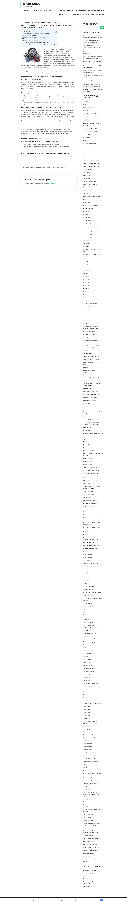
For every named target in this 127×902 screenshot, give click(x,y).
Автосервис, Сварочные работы (92, 306)
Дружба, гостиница (88, 458)
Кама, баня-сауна (88, 491)
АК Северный (86, 324)
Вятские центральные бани (90, 409)
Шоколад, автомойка (88, 853)
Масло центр (86, 560)
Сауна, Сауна (86, 707)
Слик (84, 755)
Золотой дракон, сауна (89, 478)
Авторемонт (86, 271)
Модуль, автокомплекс (89, 587)
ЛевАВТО (85, 532)
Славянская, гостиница (89, 752)
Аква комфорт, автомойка (90, 334)
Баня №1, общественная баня (91, 359)
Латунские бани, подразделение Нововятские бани (91, 528)
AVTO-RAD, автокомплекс (90, 113)
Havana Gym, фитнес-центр (91, 161)
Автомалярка (86, 241)
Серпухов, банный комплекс (90, 735)
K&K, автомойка (87, 169)
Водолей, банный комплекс (90, 397)
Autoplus (85, 110)
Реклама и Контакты (88, 671)
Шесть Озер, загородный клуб (91, 847)
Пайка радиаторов (88, 622)
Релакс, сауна (86, 674)
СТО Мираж (86, 770)
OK (102, 900)
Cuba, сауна (86, 134)
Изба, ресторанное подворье (91, 481)
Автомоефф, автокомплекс (90, 259)
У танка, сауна (87, 817)
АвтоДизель (86, 214)
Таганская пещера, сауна (90, 784)
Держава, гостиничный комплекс (92, 439)
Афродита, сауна (87, 351)
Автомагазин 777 (87, 235)
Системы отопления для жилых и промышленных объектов (92, 41)
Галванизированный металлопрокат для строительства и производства (93, 37)
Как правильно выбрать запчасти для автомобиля (36, 33)
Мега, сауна (86, 569)
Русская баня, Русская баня (90, 683)
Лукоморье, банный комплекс (91, 545)
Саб (84, 698)
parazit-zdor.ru (31, 4)
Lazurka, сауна (87, 175)
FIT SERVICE (86, 146)
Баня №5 (85, 367)
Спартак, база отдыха (89, 758)
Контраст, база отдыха (89, 506)
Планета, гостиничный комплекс (91, 639)
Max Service (86, 178)
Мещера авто (86, 578)
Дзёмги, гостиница (88, 442)
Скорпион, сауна (87, 749)
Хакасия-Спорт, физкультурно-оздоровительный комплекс (91, 831)
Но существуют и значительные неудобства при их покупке (41, 44)
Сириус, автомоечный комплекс (91, 738)
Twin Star (85, 194)
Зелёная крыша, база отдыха (91, 470)
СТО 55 (85, 767)
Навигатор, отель (87, 603)
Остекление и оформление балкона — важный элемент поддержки (92, 85)
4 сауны (85, 104)
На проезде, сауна (88, 595)
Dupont (85, 140)
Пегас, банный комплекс (89, 633)
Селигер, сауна (87, 729)
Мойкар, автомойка (88, 589)
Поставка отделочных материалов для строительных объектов (92, 57)
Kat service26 (87, 172)
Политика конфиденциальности (91, 642)
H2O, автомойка (87, 155)
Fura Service (86, 149)
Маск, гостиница (87, 554)
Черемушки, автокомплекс (90, 844)
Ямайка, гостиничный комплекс (91, 859)
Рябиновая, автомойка (89, 695)
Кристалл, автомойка (88, 509)
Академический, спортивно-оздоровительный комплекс (90, 327)
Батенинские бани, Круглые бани (92, 378)
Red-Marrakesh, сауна (89, 181)
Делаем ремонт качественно (63, 11)
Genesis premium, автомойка (91, 152)
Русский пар (86, 692)
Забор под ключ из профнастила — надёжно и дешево (92, 71)
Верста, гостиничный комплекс (91, 391)
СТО (84, 764)
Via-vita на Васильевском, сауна (92, 197)
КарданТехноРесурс (88, 494)
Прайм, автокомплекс (89, 648)
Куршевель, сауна (88, 512)
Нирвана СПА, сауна (88, 609)
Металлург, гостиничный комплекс (92, 575)
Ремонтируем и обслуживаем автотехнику (90, 11)
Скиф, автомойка (87, 741)
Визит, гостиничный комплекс (91, 394)
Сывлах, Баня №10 (88, 778)
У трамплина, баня (88, 820)
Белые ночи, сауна (88, 381)
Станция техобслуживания (90, 761)
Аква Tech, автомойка (89, 331)
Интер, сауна (86, 484)
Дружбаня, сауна (87, 461)
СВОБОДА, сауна (87, 726)
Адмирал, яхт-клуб (88, 318)
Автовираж (86, 211)
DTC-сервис (86, 137)
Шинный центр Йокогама (90, 850)
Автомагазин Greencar (89, 238)
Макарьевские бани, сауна (90, 548)
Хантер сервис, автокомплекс (91, 838)
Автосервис (86, 277)
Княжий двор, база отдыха (90, 503)
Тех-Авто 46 (86, 789)
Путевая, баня (87, 659)
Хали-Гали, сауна (88, 835)
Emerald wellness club (89, 143)
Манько (85, 551)
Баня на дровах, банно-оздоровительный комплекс (90, 371)
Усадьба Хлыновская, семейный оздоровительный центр (92, 824)
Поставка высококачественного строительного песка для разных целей (92, 47)
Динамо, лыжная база (89, 451)
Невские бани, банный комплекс (92, 606)
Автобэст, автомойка (88, 208)
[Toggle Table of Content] (55, 31)
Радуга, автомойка (88, 665)
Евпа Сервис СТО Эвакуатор (91, 467)
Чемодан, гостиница (88, 841)
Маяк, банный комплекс (89, 566)
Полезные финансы (98, 15)
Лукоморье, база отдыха (89, 542)
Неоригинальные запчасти (30, 40)
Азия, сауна (86, 321)
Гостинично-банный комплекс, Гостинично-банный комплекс (91, 423)
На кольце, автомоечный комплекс (92, 592)
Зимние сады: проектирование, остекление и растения (91, 81)
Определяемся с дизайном (41, 11)
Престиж (85, 657)
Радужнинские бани (88, 668)
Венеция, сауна (87, 388)
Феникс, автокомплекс (89, 828)
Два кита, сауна (87, 427)
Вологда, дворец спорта (89, 400)
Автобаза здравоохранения (90, 205)
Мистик (85, 584)
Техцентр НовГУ (87, 799)
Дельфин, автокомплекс (89, 436)
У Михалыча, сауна (88, 814)
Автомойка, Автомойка (89, 262)
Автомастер (86, 244)
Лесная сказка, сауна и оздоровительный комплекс (90, 538)
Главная (26, 11)
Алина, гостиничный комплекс (91, 348)
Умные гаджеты (64, 15)
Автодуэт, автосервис (89, 217)
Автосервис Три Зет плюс (90, 303)
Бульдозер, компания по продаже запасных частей (92, 384)
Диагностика (86, 448)
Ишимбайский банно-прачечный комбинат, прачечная (92, 487)
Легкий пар (86, 535)
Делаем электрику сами (81, 15)
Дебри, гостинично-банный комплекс (93, 433)
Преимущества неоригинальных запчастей (37, 42)
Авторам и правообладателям (91, 268)
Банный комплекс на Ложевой (91, 357)
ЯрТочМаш (86, 862)
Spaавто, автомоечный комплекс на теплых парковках (92, 190)
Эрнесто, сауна (87, 856)
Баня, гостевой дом (88, 375)
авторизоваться (51, 183)
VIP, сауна (85, 199)
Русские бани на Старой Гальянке (92, 686)
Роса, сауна (86, 677)
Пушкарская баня (88, 662)
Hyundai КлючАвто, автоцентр (91, 164)
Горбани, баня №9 (88, 419)
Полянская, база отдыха (89, 645)
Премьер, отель (87, 654)
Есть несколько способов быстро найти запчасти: (36, 39)
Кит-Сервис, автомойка (89, 500)
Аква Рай (85, 337)
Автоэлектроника (87, 315)
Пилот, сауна (86, 636)
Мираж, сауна (86, 581)
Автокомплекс (87, 223)
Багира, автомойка (88, 354)
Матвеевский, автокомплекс (90, 563)
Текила (85, 787)
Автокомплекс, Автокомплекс (91, 226)
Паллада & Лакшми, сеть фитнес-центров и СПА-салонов (92, 626)
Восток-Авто (86, 403)
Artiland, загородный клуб (90, 107)
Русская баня (86, 680)
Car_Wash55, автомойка (90, 128)
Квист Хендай (86, 497)
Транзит (85, 802)
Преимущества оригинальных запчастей (34, 37)
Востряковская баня (88, 406)
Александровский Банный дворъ (92, 345)
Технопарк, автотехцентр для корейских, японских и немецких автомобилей (91, 794)
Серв (84, 732)
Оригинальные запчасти (29, 35)
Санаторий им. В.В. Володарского (92, 704)
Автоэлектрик (86, 312)
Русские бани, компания (89, 689)
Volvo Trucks (86, 202)
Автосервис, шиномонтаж (90, 309)
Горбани (85, 417)
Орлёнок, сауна (87, 619)
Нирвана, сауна (87, 612)
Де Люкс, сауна (87, 430)
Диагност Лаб (86, 445)
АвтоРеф (85, 274)
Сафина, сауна (87, 718)
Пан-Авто (85, 630)
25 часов (85, 101)
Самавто (85, 701)
